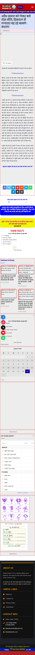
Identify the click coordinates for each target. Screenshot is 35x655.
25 (8, 371)
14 (23, 364)
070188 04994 (10, 625)
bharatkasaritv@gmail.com (14, 628)
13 (18, 364)
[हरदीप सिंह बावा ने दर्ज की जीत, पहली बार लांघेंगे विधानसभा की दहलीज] (9, 269)
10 (3, 364)
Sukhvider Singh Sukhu (10, 239)
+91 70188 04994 (11, 623)
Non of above (7, 244)
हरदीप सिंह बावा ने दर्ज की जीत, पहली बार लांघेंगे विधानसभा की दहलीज (8, 278)
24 (3, 371)
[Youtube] (3, 333)
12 (13, 364)
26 (13, 371)
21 (23, 367)
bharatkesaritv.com (12, 632)
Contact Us (9, 598)
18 (8, 367)
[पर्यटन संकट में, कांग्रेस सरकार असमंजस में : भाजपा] (9, 293)
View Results (17, 250)
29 (27, 371)
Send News (9, 607)
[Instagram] (3, 322)
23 (32, 367)
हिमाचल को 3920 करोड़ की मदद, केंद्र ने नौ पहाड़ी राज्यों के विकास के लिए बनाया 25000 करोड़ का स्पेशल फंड (25, 305)
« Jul (2, 380)
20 (18, 367)
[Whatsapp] (3, 338)
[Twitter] (3, 327)
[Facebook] (3, 317)
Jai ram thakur (7, 242)
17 (3, 367)
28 (23, 371)
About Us (9, 594)
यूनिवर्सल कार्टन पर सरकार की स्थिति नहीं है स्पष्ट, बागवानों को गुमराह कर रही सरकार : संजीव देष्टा (25, 280)
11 (8, 364)
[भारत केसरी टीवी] (8, 7)
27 (18, 371)
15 (27, 364)
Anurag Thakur (7, 237)
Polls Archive (5, 344)
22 (27, 367)
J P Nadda (6, 235)
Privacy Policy (10, 603)
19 (13, 367)
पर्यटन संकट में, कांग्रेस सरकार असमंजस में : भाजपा (7, 302)
